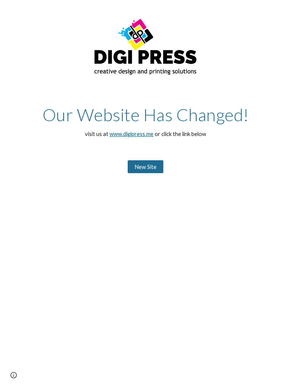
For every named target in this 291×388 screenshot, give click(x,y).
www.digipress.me (131, 134)
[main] (145, 122)
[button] (13, 375)
